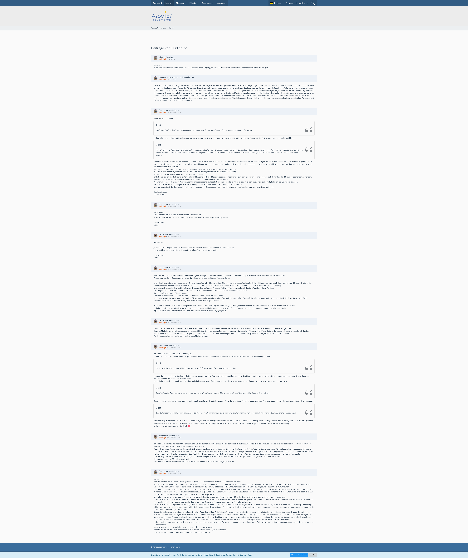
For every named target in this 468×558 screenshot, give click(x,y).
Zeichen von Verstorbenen (169, 110)
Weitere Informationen (299, 555)
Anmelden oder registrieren (296, 3)
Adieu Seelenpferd (166, 57)
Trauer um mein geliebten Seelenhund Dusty (176, 77)
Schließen (312, 555)
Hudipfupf (162, 59)
